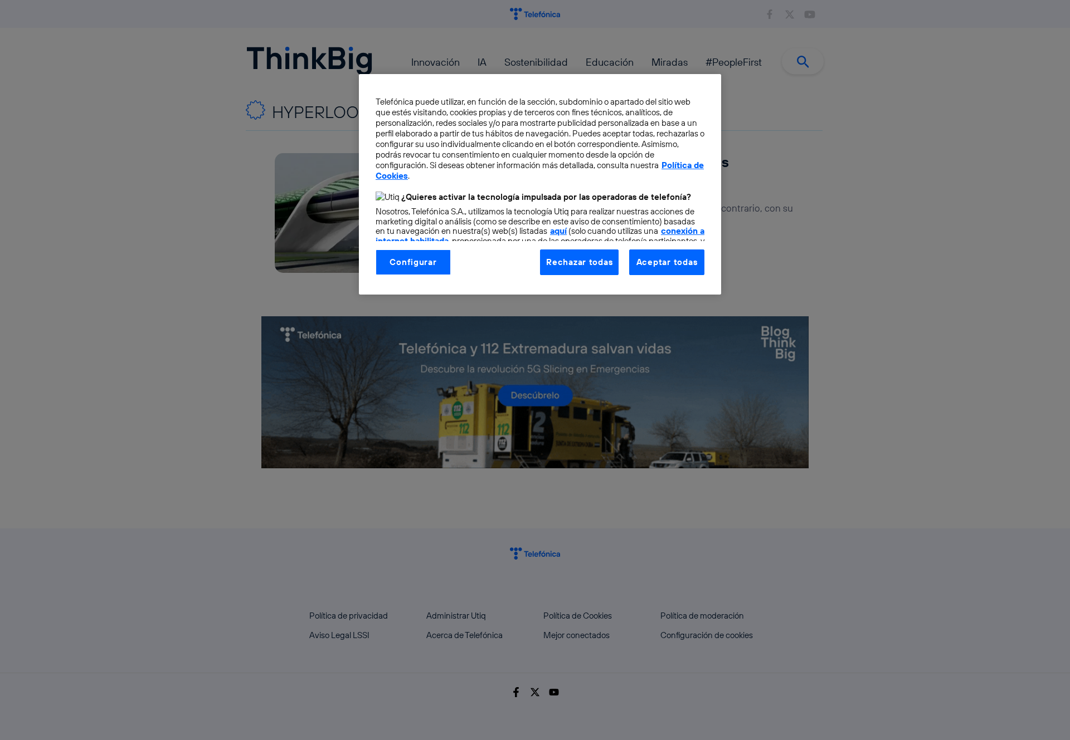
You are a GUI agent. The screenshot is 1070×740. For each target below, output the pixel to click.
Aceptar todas (667, 262)
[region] (540, 184)
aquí (558, 231)
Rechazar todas (579, 262)
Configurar (413, 262)
